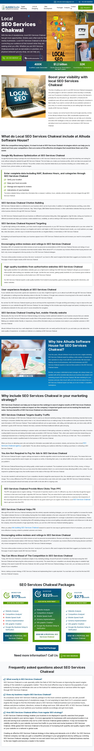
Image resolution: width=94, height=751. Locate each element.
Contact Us (73, 7)
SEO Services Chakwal (81, 499)
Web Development (48, 7)
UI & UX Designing (35, 7)
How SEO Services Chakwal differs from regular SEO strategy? (35, 712)
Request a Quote (87, 8)
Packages (60, 7)
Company (67, 7)
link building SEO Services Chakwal (25, 528)
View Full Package (47, 648)
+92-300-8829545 (12, 58)
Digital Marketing (24, 7)
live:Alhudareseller (33, 58)
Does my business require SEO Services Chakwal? (29, 694)
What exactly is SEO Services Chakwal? (24, 679)
